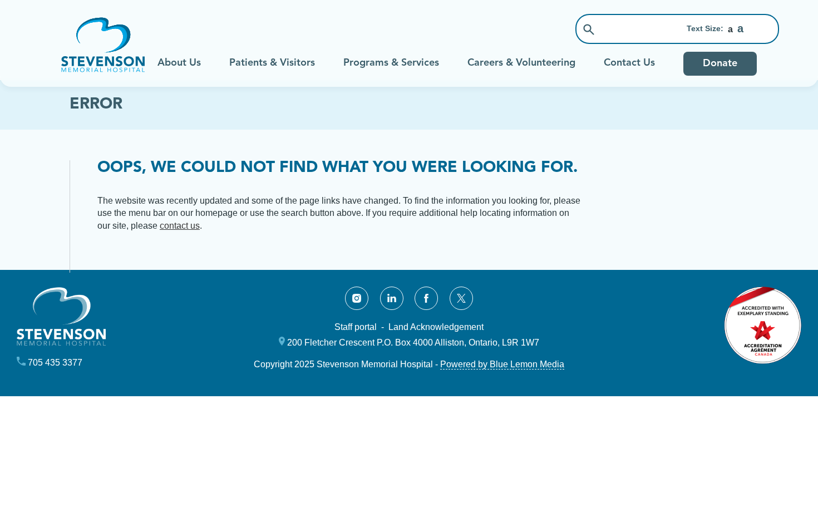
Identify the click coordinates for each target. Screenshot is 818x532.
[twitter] (461, 298)
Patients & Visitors (272, 63)
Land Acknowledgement (436, 327)
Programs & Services (391, 63)
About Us (179, 63)
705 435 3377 (55, 362)
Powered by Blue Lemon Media (502, 364)
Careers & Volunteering (521, 63)
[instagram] (357, 298)
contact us (180, 225)
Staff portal (355, 327)
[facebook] (426, 298)
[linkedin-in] (392, 298)
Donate (720, 63)
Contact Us (629, 63)
